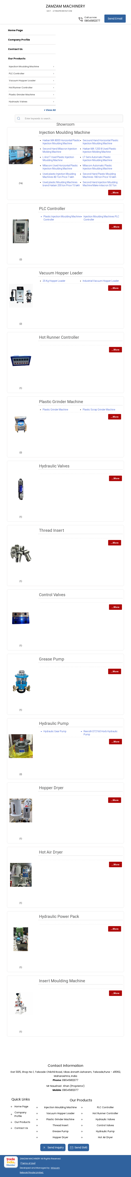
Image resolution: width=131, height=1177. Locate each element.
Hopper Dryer (51, 787)
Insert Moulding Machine (62, 980)
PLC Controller (16, 73)
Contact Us (15, 49)
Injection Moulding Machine (24, 66)
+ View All (50, 110)
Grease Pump (51, 659)
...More (115, 192)
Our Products (16, 58)
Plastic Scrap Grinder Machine (99, 409)
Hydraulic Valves (18, 101)
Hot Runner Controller (21, 87)
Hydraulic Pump (54, 723)
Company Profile (19, 39)
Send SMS (81, 1147)
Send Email (115, 19)
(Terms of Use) (27, 1163)
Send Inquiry (55, 1147)
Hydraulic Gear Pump (54, 731)
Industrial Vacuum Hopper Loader (101, 280)
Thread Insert (51, 530)
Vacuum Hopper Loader (22, 80)
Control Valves (52, 594)
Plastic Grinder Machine (22, 94)
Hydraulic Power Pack (59, 916)
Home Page (15, 30)
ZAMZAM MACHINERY (65, 7)
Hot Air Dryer (51, 852)
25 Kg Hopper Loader (54, 280)
